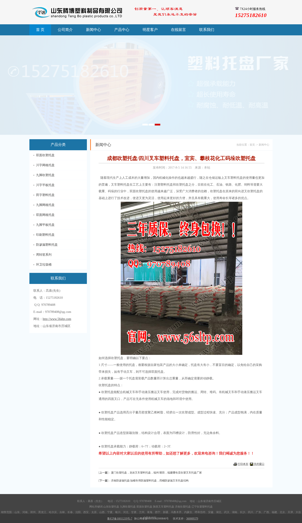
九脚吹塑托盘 (45, 175)
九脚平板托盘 (45, 224)
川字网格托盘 (45, 165)
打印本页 (243, 464)
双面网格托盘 (45, 215)
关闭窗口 (259, 464)
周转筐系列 (44, 254)
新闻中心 (93, 30)
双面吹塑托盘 (45, 155)
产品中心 (121, 30)
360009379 (192, 518)
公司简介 (65, 30)
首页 (252, 144)
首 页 (40, 30)
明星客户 (150, 30)
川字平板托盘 (45, 185)
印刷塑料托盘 (45, 234)
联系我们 (206, 30)
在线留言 (178, 30)
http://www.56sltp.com (57, 319)
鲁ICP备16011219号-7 (119, 518)
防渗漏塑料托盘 (47, 244)
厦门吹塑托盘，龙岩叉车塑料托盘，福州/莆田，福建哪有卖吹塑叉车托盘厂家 (156, 472)
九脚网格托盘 (45, 205)
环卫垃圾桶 (44, 264)
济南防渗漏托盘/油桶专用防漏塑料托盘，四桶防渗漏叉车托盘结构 (150, 480)
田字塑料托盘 (45, 195)
